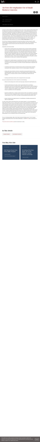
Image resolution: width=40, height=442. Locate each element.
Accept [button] (37, 439)
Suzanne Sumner (7, 134)
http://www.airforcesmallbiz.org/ (8, 121)
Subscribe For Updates (7, 24)
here (28, 118)
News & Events (5, 16)
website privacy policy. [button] (14, 440)
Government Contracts (17, 134)
